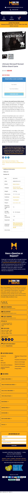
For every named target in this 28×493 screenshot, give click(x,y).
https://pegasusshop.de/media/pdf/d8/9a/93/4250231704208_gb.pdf (18, 225)
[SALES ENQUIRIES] (2, 307)
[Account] (12, 17)
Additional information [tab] (9, 169)
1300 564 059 (5, 303)
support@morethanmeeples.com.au (12, 262)
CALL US (5, 302)
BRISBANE (4, 458)
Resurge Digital (21, 462)
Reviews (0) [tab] (6, 174)
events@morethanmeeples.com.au (9, 318)
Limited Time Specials (14, 22)
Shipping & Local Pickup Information (14, 153)
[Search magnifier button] (26, 13)
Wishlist (4, 19)
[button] (25, 18)
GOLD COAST (23, 460)
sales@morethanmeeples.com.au (8, 308)
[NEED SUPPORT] (2, 311)
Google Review (9, 345)
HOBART (11, 460)
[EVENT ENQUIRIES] (2, 316)
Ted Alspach (16, 200)
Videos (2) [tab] (5, 171)
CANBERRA (13, 458)
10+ (19, 202)
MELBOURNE (18, 458)
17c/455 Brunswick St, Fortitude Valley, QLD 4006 (7, 324)
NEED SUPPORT (7, 311)
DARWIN (7, 460)
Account (12, 19)
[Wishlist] (4, 17)
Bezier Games (16, 184)
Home (3, 161)
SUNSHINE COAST (16, 460)
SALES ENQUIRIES (7, 307)
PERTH (3, 460)
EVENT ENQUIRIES (7, 316)
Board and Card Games (10, 161)
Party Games (20, 188)
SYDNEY (8, 458)
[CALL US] (2, 302)
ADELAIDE (23, 458)
